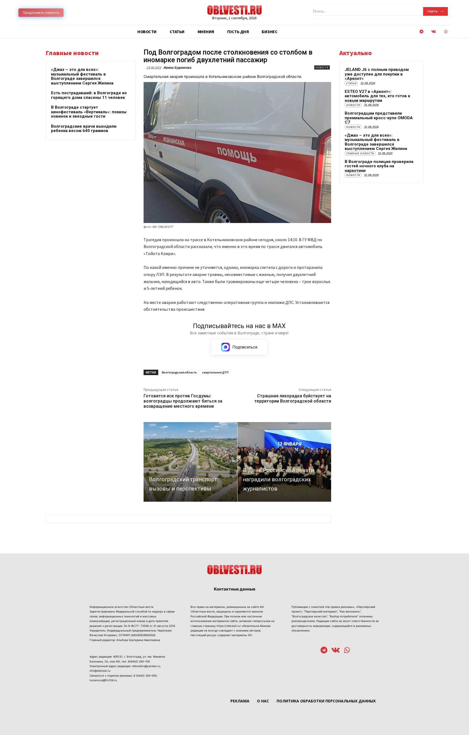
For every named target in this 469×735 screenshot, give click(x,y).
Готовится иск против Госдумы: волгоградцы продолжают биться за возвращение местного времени (183, 401)
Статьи (351, 83)
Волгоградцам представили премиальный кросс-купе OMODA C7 (379, 118)
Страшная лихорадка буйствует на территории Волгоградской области (292, 398)
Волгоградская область (179, 372)
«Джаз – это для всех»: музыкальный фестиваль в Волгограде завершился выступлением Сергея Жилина (82, 76)
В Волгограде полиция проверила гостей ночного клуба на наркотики (379, 166)
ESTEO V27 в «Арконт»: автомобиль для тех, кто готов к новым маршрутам (377, 96)
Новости (322, 67)
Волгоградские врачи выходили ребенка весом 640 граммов (83, 128)
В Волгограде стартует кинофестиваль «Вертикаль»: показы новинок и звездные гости (88, 112)
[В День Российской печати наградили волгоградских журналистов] (284, 462)
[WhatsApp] (446, 31)
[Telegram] (421, 31)
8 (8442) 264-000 (145, 675)
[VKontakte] (433, 31)
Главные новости (360, 153)
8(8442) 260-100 (139, 661)
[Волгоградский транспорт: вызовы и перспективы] (190, 462)
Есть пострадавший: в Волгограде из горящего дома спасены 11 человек (89, 95)
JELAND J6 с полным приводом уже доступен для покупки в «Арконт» (377, 74)
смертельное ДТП (215, 372)
